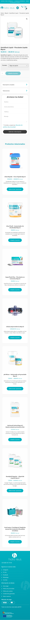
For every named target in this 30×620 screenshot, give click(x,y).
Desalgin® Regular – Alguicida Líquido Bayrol (15, 477)
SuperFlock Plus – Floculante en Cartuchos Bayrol (15, 277)
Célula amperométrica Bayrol (15, 326)
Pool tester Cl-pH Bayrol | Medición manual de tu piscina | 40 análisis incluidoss (15, 529)
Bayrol (6, 13)
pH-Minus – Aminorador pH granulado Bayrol (15, 375)
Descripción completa (8, 84)
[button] (17, 8)
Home (2, 13)
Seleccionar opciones (15, 189)
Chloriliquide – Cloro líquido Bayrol (15, 176)
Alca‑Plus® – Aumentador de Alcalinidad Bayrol (15, 226)
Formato (4, 65)
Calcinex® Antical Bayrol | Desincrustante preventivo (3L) (15, 426)
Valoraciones (6, 91)
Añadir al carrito (13, 73)
